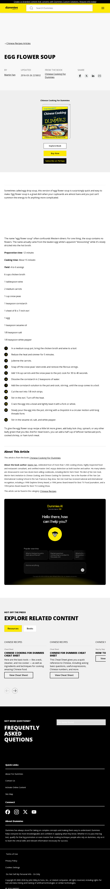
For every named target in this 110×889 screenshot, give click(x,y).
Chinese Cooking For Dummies (55, 76)
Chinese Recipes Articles (18, 43)
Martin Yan (9, 74)
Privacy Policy (11, 860)
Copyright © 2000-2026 (15, 880)
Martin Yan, (33, 465)
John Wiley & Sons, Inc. (39, 880)
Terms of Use (11, 854)
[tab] (13, 628)
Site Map (9, 794)
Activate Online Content (15, 787)
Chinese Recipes (48, 491)
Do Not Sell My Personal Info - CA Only (22, 874)
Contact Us (10, 780)
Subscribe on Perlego (55, 161)
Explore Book (55, 146)
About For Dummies (14, 774)
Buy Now (55, 153)
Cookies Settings (12, 867)
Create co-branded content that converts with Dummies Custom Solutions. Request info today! (55, 1)
